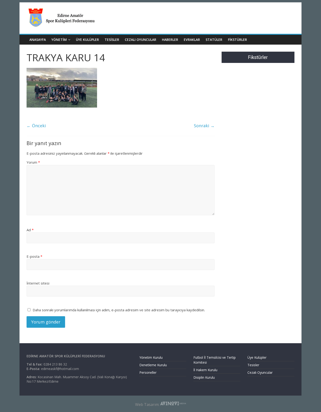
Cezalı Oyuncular (260, 372)
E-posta (34, 256)
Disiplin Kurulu (204, 377)
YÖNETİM (59, 39)
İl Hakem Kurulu (205, 370)
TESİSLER (112, 39)
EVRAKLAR (192, 39)
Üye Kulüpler (256, 357)
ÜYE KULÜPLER (87, 39)
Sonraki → (204, 125)
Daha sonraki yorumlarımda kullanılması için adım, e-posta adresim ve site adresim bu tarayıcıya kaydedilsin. (119, 310)
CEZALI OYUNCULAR (140, 39)
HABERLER (170, 39)
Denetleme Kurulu (153, 365)
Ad (30, 229)
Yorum (33, 162)
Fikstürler (237, 39)
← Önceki (36, 125)
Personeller (148, 372)
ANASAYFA (37, 39)
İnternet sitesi (38, 283)
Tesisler (253, 365)
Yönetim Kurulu (151, 357)
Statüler (214, 39)
